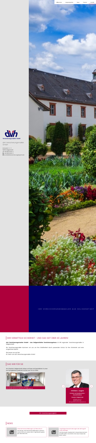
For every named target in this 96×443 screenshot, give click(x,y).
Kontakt (92, 2)
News (78, 2)
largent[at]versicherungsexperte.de (78, 402)
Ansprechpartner (69, 2)
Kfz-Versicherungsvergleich (47, 413)
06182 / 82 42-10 (78, 399)
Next (91, 386)
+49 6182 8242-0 (8, 151)
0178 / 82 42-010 (78, 400)
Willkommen (59, 2)
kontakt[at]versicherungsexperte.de (14, 155)
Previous (63, 386)
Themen (85, 2)
